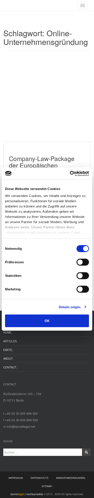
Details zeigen (69, 307)
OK (47, 321)
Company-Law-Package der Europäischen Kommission (42, 165)
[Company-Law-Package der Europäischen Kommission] (47, 98)
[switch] (83, 262)
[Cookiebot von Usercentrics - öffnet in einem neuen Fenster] (70, 173)
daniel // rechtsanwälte (26, 494)
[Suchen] (86, 452)
